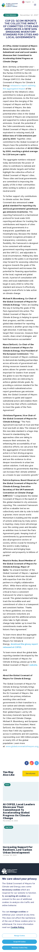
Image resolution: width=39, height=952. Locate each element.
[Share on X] (37, 763)
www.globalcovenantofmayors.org (22, 746)
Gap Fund (8, 827)
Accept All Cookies (19, 941)
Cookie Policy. (17, 927)
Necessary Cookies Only (19, 947)
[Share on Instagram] (32, 763)
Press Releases (10, 15)
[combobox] (28, 2)
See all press (30, 773)
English (28, 2)
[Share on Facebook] (27, 763)
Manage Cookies (19, 935)
